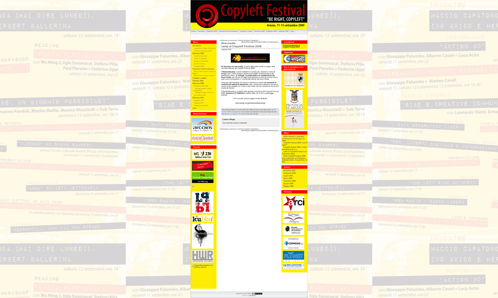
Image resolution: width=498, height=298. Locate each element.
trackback (243, 114)
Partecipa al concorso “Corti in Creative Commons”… (240, 40)
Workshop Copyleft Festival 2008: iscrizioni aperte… (260, 42)
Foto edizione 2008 (200, 95)
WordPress (252, 295)
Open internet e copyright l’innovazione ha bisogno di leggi (293, 138)
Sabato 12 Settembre (200, 58)
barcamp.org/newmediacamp (250, 103)
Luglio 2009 (288, 176)
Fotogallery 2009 (199, 66)
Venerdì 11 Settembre (200, 56)
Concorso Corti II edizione (228, 31)
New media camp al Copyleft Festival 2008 (241, 45)
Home (193, 31)
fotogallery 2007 (199, 103)
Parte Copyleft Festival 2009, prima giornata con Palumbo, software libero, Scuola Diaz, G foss (294, 159)
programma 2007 (199, 100)
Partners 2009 (259, 31)
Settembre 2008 (289, 181)
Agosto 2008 (288, 184)
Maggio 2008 (288, 186)
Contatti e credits (246, 31)
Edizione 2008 (272, 31)
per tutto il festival (199, 63)
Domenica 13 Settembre (201, 61)
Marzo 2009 (287, 178)
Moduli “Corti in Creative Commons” (204, 75)
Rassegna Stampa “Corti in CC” (204, 92)
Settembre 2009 (289, 173)
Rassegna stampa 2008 (201, 86)
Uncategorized (235, 111)
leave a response (232, 114)
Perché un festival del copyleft (203, 50)
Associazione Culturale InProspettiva (205, 48)
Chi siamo (201, 31)
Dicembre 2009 (289, 171)
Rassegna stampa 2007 (201, 105)
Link (292, 31)
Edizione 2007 (284, 31)
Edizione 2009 (212, 31)
